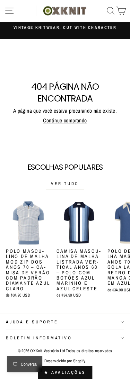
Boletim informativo (39, 338)
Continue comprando (65, 120)
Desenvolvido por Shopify (64, 361)
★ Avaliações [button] (65, 372)
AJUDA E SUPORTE (32, 322)
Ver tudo (65, 183)
